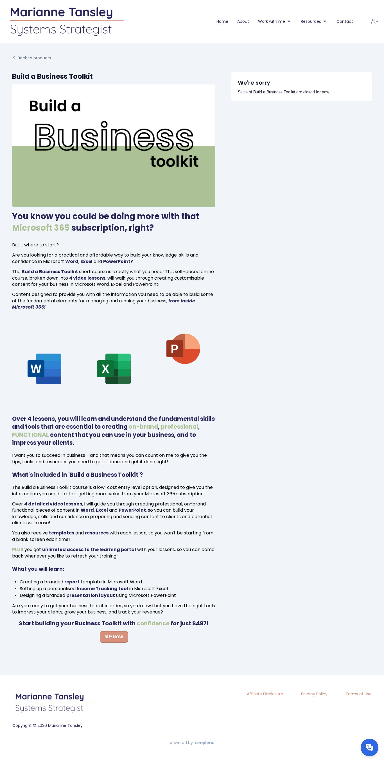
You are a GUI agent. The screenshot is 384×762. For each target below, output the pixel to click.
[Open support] (369, 747)
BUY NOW (114, 637)
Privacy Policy (314, 694)
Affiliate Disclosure (265, 694)
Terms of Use (358, 694)
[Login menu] (374, 21)
